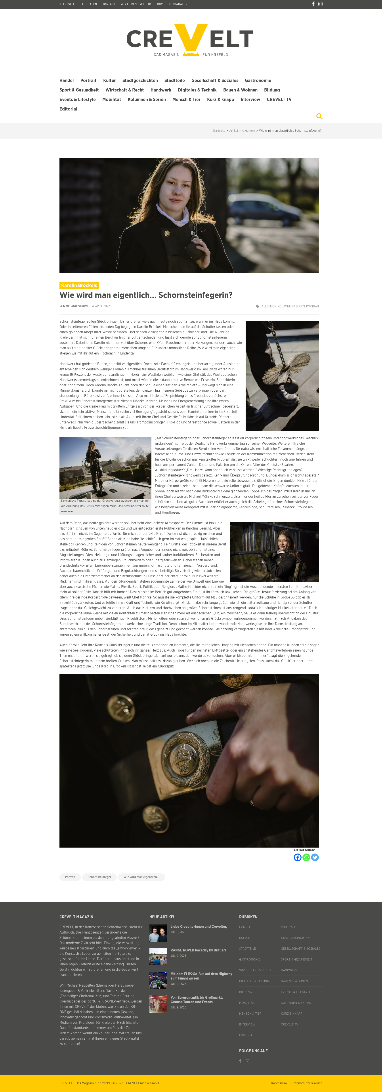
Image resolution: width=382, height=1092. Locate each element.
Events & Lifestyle (77, 99)
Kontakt (109, 4)
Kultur (109, 80)
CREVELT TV (279, 99)
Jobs (160, 4)
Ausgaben (89, 4)
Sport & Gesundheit (79, 90)
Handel (66, 80)
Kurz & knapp (220, 99)
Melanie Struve (77, 306)
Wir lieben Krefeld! (136, 4)
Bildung (272, 90)
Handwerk (161, 90)
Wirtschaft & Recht (124, 90)
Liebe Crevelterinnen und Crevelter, (199, 926)
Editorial (68, 109)
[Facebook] (313, 4)
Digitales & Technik (197, 90)
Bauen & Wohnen (240, 90)
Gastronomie (258, 80)
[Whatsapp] (306, 857)
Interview (250, 99)
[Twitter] (315, 857)
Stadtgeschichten (140, 80)
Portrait (88, 80)
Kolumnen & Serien (147, 99)
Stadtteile (174, 80)
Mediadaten (178, 4)
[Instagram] (320, 4)
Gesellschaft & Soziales (214, 80)
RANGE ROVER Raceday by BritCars (198, 950)
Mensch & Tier (186, 99)
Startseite (67, 4)
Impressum (279, 1083)
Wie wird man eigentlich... (142, 877)
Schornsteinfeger (99, 877)
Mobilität (111, 99)
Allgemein (269, 306)
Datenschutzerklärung (307, 1083)
